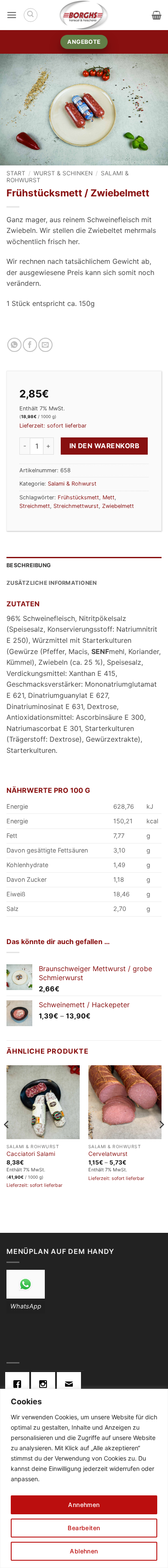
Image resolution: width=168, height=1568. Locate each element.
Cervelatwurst (108, 1153)
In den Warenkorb (104, 446)
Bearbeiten (84, 1527)
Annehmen (84, 1504)
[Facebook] (19, 1384)
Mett (109, 497)
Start (15, 173)
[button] (11, 14)
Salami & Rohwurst (72, 483)
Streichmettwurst (76, 506)
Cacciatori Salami (30, 1153)
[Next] (161, 1141)
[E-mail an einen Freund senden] (45, 345)
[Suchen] (30, 15)
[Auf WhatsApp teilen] (14, 345)
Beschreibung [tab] (28, 565)
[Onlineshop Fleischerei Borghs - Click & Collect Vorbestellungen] (84, 15)
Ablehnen (84, 1551)
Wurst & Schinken (63, 173)
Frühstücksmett (78, 497)
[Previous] (7, 1141)
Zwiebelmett (118, 506)
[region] (84, 1478)
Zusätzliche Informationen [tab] (51, 583)
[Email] (71, 1384)
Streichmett (34, 506)
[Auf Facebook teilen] (30, 345)
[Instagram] (45, 1384)
